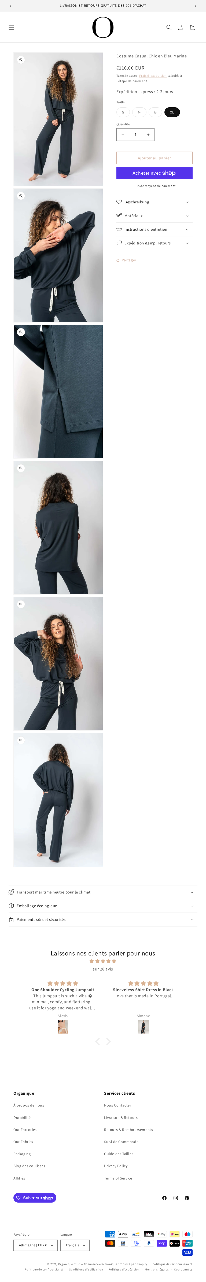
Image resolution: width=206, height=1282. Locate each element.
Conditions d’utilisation (86, 1269)
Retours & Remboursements (128, 1129)
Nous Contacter (117, 1105)
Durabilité (22, 1117)
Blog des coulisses (29, 1165)
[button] (11, 27)
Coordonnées (183, 1269)
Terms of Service (118, 1178)
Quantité (123, 124)
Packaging (22, 1153)
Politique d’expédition (123, 1269)
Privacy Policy (115, 1165)
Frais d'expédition (153, 76)
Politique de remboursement (173, 1264)
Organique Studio (70, 1264)
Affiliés (19, 1178)
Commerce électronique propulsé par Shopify (115, 1264)
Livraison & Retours (121, 1117)
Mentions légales (157, 1269)
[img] (102, 961)
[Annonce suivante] (195, 6)
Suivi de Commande (121, 1141)
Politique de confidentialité (44, 1269)
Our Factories (25, 1129)
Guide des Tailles (118, 1153)
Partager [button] (129, 260)
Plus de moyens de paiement (155, 186)
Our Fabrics (23, 1141)
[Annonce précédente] (10, 6)
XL (172, 112)
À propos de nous (28, 1105)
